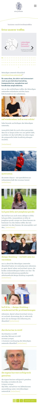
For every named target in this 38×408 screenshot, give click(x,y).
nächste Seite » (30, 400)
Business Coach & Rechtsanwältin (20, 24)
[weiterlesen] (6, 144)
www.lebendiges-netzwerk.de (12, 75)
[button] (13, 48)
